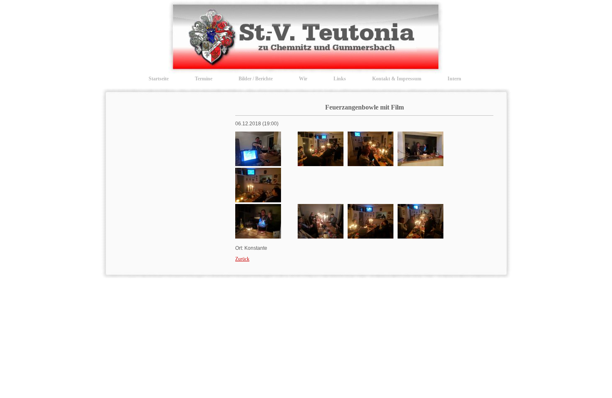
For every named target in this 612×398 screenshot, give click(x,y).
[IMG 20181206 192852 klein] (258, 164)
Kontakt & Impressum (396, 79)
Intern (454, 79)
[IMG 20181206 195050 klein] (320, 237)
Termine (203, 79)
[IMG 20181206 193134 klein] (420, 164)
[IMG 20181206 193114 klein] (320, 164)
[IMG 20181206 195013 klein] (258, 201)
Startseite (159, 79)
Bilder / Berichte (256, 79)
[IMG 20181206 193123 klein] (370, 164)
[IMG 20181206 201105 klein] (370, 237)
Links (339, 79)
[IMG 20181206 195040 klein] (258, 237)
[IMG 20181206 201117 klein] (420, 237)
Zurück (242, 259)
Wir (303, 79)
